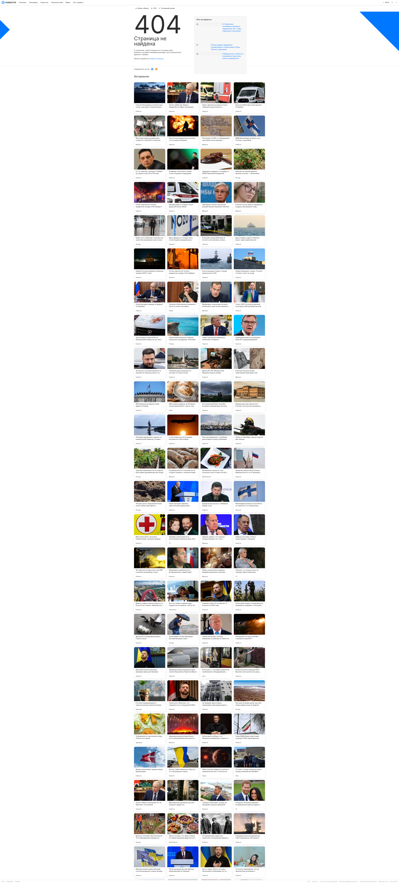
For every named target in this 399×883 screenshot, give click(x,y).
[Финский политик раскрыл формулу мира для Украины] (149, 662)
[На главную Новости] (10, 2)
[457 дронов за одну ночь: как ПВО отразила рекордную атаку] (149, 563)
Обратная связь (383, 881)
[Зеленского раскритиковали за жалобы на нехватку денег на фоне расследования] (149, 363)
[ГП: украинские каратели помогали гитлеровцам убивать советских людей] (216, 828)
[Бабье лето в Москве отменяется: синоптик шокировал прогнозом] (149, 230)
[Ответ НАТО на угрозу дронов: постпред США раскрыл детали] (249, 297)
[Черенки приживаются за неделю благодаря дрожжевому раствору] (149, 463)
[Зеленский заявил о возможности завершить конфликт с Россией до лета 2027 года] (249, 596)
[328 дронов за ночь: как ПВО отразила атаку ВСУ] (249, 629)
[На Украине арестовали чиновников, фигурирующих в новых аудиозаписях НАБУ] (216, 695)
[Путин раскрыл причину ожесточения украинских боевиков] (182, 496)
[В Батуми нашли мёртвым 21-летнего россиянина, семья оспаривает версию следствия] (216, 230)
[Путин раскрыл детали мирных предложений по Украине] (182, 862)
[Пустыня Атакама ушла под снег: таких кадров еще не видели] (249, 695)
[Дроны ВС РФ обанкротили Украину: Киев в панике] (216, 363)
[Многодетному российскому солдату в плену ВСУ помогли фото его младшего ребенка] (149, 131)
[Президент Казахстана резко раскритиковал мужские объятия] (216, 197)
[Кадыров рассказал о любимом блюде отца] (216, 496)
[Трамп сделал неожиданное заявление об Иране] (216, 330)
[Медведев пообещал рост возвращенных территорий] (182, 563)
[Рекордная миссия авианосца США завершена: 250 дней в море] (249, 828)
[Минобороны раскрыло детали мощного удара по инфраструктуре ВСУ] (182, 795)
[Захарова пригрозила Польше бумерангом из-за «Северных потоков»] (249, 463)
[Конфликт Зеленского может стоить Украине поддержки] (182, 164)
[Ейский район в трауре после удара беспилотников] (182, 197)
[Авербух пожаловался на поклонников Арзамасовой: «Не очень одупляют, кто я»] (182, 529)
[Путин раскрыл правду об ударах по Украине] (149, 297)
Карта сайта (393, 881)
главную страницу (156, 59)
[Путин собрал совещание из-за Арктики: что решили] (149, 795)
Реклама (17, 881)
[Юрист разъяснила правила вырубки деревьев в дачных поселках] (216, 563)
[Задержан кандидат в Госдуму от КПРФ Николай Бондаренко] (216, 164)
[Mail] (3, 2)
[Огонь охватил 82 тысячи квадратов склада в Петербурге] (149, 197)
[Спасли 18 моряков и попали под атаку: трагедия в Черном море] (149, 97)
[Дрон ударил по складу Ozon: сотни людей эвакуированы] (182, 230)
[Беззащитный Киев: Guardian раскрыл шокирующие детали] (216, 396)
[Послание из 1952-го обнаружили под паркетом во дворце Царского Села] (216, 131)
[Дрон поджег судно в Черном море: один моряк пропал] (249, 230)
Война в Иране (143, 8)
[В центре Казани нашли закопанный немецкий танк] (249, 363)
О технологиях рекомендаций (328, 881)
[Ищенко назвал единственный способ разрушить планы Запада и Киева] (149, 862)
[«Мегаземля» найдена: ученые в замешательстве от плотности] (216, 762)
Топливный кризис (168, 8)
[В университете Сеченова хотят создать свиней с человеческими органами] (182, 463)
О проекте (315, 881)
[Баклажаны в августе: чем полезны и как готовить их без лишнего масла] (216, 463)
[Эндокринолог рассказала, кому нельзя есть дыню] (149, 729)
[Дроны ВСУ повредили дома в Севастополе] (149, 629)
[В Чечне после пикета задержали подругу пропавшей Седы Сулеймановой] (249, 197)
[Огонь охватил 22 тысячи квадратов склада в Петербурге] (182, 264)
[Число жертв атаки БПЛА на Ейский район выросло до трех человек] (149, 330)
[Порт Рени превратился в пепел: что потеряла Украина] (182, 131)
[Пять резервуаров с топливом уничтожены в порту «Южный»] (216, 430)
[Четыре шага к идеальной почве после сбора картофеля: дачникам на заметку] (149, 496)
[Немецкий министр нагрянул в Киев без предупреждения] (249, 330)
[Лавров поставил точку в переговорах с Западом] (249, 529)
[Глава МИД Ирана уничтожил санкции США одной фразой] (249, 729)
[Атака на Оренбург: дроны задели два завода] (249, 430)
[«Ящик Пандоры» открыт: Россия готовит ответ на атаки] (249, 264)
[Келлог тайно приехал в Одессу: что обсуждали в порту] (182, 762)
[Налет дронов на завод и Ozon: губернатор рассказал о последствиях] (216, 97)
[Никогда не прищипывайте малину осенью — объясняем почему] (249, 164)
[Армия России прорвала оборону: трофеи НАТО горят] (149, 264)
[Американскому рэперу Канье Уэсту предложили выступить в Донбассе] (182, 729)
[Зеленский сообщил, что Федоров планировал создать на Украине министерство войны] (216, 729)
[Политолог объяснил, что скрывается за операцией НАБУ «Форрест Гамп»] (182, 695)
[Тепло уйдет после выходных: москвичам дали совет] (182, 629)
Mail (3, 881)
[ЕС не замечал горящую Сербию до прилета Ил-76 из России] (149, 164)
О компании (9, 881)
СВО (155, 8)
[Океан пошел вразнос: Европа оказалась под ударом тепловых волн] (182, 330)
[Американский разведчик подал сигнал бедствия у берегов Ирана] (182, 662)
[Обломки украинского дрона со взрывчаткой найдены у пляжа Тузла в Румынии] (149, 430)
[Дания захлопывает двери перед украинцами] (149, 762)
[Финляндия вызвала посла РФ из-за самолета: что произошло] (249, 496)
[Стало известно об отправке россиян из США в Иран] (182, 430)
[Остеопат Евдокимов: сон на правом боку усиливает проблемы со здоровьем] (249, 862)
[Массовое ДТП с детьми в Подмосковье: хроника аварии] (149, 529)
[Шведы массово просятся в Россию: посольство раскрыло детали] (249, 396)
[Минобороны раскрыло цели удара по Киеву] (149, 396)
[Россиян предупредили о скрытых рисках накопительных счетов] (149, 695)
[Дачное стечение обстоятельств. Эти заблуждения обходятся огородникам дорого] (149, 828)
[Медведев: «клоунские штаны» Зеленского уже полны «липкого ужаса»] (216, 297)
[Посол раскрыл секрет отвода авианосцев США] (216, 264)
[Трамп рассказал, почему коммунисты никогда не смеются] (216, 629)
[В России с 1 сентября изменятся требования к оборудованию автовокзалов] (216, 662)
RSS (308, 881)
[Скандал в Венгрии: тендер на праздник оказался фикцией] (216, 795)
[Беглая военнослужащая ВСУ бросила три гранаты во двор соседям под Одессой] (249, 662)
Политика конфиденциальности (348, 881)
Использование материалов (368, 881)
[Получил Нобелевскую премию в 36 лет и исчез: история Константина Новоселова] (182, 297)
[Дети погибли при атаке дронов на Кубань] (249, 97)
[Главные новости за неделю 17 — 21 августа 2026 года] (216, 596)
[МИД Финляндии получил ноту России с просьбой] (249, 131)
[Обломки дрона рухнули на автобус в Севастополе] (182, 363)
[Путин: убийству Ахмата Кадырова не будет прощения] (182, 97)
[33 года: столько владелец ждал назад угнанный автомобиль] (249, 762)
